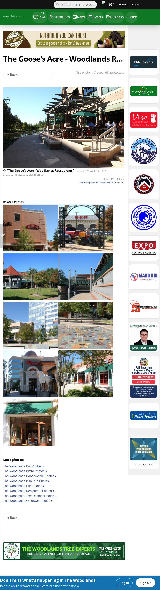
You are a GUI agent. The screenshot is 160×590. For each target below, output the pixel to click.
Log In (124, 583)
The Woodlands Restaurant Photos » (28, 490)
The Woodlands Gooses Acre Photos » (30, 476)
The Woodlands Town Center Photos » (30, 496)
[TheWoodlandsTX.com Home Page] (16, 17)
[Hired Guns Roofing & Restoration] (144, 186)
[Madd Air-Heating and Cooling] (144, 278)
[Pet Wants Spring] (64, 47)
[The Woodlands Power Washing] (144, 417)
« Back (12, 74)
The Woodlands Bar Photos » (23, 466)
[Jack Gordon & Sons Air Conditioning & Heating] (144, 307)
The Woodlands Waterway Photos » (28, 500)
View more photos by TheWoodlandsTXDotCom (101, 182)
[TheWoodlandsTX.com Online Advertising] (144, 92)
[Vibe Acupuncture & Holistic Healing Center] (144, 121)
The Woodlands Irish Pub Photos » (27, 481)
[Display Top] (64, 29)
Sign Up (145, 583)
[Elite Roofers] (144, 63)
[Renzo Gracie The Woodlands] (144, 219)
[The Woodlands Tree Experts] (64, 559)
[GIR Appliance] (144, 379)
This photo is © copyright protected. (99, 72)
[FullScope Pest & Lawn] (144, 152)
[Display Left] (1, 40)
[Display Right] (126, 40)
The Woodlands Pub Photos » (24, 486)
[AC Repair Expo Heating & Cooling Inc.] (144, 249)
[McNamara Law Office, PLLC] (144, 339)
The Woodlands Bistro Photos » (25, 471)
